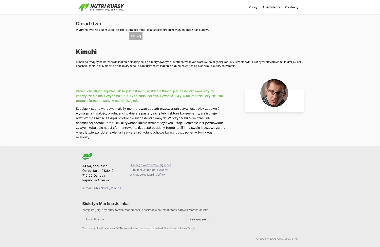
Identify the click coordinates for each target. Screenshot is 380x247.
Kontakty (291, 7)
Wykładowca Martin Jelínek (147, 174)
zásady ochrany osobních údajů (149, 228)
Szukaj (136, 36)
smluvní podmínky (177, 228)
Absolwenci (271, 7)
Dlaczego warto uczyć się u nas (150, 165)
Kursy (253, 7)
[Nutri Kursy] (101, 7)
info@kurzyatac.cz (107, 188)
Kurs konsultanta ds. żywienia (149, 169)
